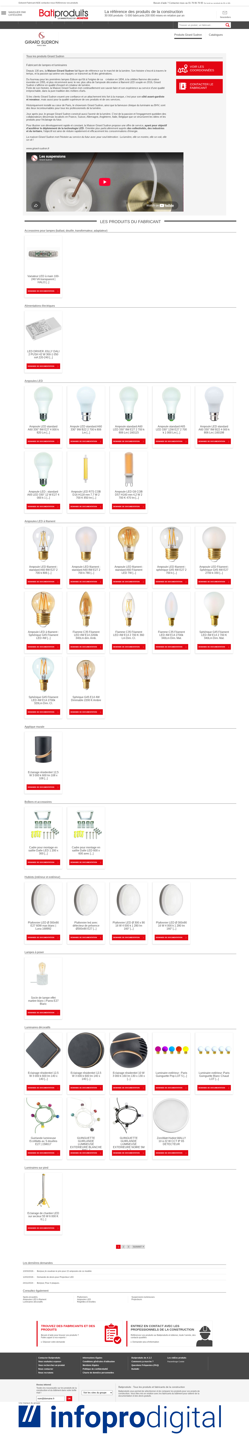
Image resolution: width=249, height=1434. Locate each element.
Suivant (137, 1247)
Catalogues (216, 34)
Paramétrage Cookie (175, 1362)
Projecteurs (136, 1299)
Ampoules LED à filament (34, 1299)
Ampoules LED (84, 1299)
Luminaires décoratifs (33, 1302)
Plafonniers (82, 1297)
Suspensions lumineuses (143, 1297)
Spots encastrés (30, 1297)
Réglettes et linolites (86, 1302)
